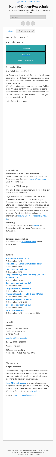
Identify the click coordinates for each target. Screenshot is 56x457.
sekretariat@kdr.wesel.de (16, 338)
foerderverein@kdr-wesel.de (25, 395)
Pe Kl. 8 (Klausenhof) (15, 310)
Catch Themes (34, 454)
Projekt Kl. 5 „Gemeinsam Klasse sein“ (24, 264)
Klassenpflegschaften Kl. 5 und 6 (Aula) (24, 294)
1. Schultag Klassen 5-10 (17, 258)
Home (11, 31)
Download (35, 391)
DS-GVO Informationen (30, 452)
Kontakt (35, 225)
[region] (28, 147)
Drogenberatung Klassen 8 (18, 288)
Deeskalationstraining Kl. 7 (18, 269)
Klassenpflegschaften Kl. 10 (19, 299)
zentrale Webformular (37, 179)
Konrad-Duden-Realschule (28, 6)
